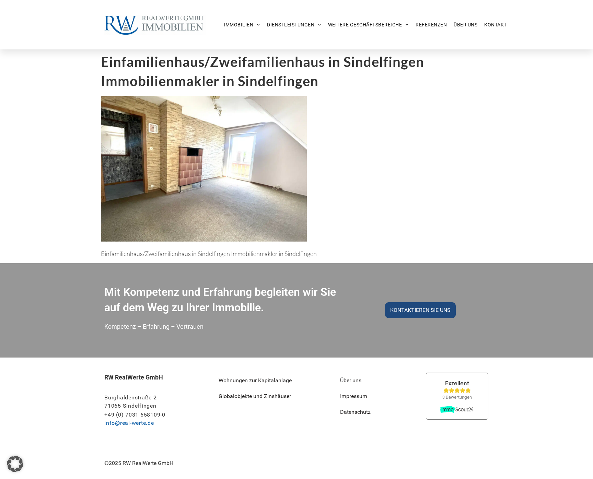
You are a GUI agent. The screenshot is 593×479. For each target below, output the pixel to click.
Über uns (465, 24)
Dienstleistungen (290, 24)
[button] (15, 464)
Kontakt (495, 24)
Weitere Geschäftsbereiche (365, 24)
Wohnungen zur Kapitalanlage (255, 380)
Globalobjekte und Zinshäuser (255, 396)
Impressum (353, 396)
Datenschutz (355, 412)
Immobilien (238, 24)
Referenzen (431, 24)
